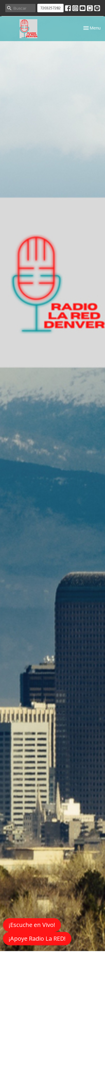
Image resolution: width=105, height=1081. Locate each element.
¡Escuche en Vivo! (32, 925)
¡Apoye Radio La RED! (37, 938)
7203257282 (50, 8)
